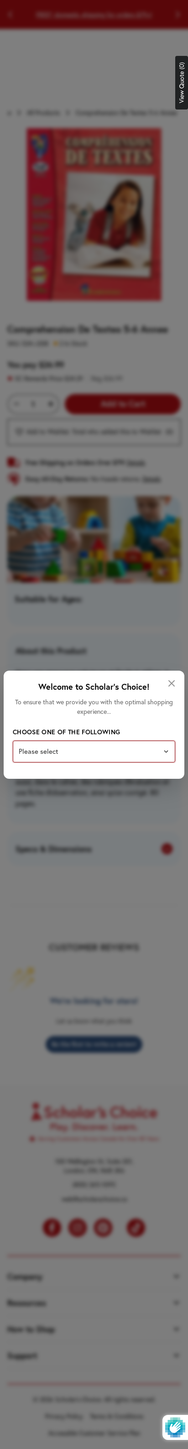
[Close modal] (171, 683)
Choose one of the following (66, 732)
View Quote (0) (182, 82)
